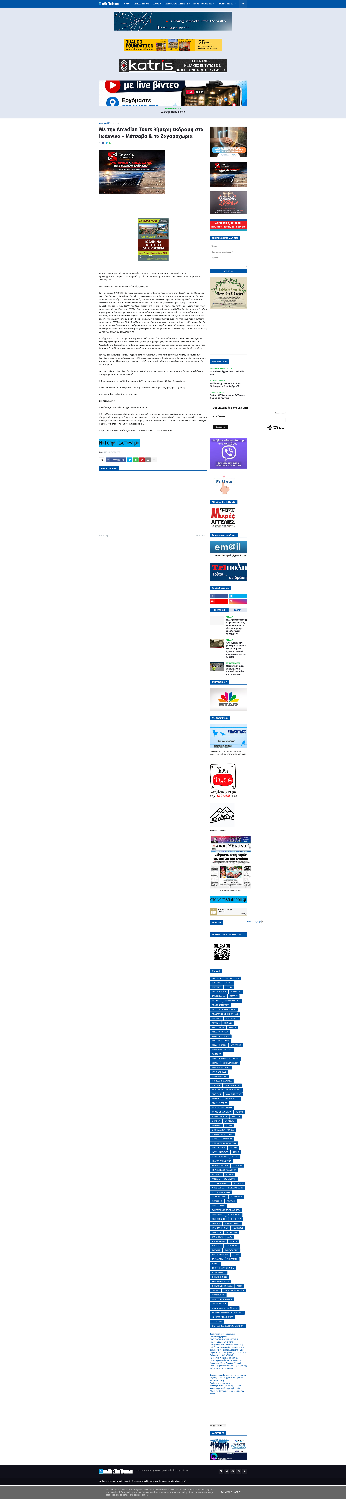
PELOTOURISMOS (219, 992)
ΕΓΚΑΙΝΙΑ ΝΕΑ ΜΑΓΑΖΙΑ (221, 1112)
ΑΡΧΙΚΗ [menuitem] (127, 4)
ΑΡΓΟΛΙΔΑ (228, 1023)
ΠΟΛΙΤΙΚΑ (216, 1223)
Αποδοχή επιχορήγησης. (220, 1383)
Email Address (220, 416)
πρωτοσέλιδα (226, 890)
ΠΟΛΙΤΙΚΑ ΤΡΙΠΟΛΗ (220, 1228)
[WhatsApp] (110, 143)
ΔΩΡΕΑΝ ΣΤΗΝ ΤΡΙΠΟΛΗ (222, 1107)
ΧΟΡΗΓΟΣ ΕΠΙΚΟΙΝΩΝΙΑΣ (222, 1317)
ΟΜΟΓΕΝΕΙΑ (217, 1201)
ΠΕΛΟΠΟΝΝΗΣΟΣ (219, 1219)
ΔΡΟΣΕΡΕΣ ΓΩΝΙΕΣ (219, 1103)
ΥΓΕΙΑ (239, 1286)
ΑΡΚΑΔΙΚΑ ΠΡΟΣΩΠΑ (220, 1041)
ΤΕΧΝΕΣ (236, 1255)
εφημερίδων (237, 890)
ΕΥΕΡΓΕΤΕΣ (227, 1139)
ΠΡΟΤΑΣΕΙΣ (216, 1232)
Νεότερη (104, 535)
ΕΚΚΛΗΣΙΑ (216, 1121)
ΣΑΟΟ (229, 1237)
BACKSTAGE (217, 978)
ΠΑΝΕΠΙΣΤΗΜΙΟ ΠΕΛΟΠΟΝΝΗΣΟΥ (226, 1210)
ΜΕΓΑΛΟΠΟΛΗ (230, 1179)
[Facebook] (103, 143)
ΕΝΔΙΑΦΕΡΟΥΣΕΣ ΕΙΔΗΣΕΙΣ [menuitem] (176, 4)
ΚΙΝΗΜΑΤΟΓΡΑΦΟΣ (220, 1165)
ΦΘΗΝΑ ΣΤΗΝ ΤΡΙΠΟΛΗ (234, 1290)
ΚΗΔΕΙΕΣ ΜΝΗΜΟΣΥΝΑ (221, 1161)
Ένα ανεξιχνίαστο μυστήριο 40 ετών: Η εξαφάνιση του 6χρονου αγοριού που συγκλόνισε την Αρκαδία (236, 650)
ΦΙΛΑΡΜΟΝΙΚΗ (218, 1295)
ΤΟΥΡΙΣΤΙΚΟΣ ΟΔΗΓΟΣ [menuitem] (202, 4)
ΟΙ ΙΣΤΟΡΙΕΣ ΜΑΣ (219, 1197)
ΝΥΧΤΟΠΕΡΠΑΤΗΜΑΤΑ (221, 1192)
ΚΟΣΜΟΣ (229, 1174)
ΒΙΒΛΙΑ (215, 1063)
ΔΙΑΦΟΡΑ (216, 1099)
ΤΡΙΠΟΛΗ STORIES (219, 1277)
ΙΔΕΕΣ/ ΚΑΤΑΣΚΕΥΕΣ (220, 1152)
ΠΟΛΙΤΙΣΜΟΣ (238, 1228)
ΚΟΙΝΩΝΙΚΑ (237, 1165)
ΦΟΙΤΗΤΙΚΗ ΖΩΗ (219, 1304)
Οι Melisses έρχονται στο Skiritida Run (227, 373)
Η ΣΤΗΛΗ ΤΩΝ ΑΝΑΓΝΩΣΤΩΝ (224, 1143)
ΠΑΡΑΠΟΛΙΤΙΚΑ (234, 1214)
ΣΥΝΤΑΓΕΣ (216, 1250)
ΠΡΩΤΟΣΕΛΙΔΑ (231, 1232)
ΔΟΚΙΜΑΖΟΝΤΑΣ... (231, 1099)
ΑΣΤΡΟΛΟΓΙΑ (236, 1045)
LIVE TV (229, 987)
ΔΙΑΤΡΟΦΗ (216, 1094)
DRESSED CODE (232, 978)
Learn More (226, 1492)
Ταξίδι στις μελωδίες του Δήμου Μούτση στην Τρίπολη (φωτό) (225, 385)
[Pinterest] (142, 459)
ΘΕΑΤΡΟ (233, 1148)
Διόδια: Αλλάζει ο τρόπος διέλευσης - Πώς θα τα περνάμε (228, 396)
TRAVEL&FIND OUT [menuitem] (225, 4)
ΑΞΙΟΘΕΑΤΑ (216, 1018)
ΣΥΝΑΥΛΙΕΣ (216, 1246)
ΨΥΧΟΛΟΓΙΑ (217, 1321)
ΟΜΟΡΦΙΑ (231, 1201)
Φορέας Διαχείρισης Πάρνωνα (224, 1308)
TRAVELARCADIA (218, 996)
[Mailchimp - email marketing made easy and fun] (276, 430)
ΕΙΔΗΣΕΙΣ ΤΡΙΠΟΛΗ (219, 1116)
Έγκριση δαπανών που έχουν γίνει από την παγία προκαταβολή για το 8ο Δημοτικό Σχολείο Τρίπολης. (228, 1378)
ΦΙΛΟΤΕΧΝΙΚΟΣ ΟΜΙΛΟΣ (222, 1299)
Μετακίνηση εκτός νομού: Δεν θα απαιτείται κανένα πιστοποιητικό (235, 670)
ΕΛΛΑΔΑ (229, 1125)
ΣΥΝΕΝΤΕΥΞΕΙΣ (232, 1246)
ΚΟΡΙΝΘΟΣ (216, 1174)
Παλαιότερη (201, 535)
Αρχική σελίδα (105, 123)
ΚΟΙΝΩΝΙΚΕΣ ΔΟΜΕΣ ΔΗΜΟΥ (224, 1170)
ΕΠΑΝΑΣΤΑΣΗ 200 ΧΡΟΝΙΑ (223, 1130)
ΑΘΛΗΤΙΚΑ (216, 1001)
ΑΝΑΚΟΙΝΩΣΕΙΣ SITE (220, 1005)
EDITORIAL (216, 983)
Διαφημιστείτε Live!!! (173, 112)
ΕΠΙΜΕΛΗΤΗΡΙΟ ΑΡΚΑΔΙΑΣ (222, 1134)
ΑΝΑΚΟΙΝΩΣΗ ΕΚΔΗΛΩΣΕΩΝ (224, 1009)
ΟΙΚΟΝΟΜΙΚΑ (236, 1197)
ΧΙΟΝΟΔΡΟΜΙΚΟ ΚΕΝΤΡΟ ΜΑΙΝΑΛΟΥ (227, 1313)
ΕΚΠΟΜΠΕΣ (216, 1125)
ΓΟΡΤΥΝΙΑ (216, 1085)
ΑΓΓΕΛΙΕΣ (233, 996)
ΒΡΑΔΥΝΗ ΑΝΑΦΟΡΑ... (221, 1067)
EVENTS (228, 983)
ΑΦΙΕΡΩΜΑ (216, 1054)
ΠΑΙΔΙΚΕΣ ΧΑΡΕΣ (218, 1206)
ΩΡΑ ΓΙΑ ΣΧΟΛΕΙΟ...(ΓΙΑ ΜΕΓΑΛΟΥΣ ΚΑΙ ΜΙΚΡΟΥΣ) (227, 1326)
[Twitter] (107, 143)
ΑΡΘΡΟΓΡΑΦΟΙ (218, 1027)
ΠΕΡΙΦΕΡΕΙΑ (236, 1219)
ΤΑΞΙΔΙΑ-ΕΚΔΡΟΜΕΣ (120, 123)
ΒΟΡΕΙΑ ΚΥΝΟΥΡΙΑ (230, 1063)
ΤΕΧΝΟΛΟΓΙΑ (217, 1259)
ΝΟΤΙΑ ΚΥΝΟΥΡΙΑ (235, 1188)
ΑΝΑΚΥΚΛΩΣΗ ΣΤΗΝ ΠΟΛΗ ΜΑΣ (225, 1014)
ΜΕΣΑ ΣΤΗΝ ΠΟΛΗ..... (220, 1183)
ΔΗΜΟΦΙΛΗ (219, 610)
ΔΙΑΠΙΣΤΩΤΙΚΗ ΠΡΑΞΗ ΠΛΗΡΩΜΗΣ (224, 1339)
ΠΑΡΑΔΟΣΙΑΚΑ (218, 1214)
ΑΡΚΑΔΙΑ (232, 1027)
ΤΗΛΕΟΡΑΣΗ (232, 1259)
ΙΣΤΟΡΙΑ (236, 1152)
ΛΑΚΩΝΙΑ (216, 1179)
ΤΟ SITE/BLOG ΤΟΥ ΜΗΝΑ (223, 1268)
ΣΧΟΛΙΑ (237, 610)
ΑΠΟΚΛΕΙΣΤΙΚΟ (232, 1018)
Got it (237, 1492)
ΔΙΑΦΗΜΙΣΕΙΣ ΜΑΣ (233, 1094)
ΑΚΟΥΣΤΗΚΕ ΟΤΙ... (232, 1001)
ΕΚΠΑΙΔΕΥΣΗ (230, 1121)
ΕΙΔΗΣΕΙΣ (239, 1112)
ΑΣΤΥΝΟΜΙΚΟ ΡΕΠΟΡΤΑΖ (222, 1050)
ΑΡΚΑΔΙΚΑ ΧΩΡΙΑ (219, 1045)
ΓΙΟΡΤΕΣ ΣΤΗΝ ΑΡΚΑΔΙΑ (222, 1081)
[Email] (148, 459)
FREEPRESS (216, 987)
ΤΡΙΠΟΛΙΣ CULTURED (220, 1281)
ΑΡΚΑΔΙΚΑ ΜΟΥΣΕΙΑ (220, 1032)
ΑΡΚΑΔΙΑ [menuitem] (157, 4)
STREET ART (236, 992)
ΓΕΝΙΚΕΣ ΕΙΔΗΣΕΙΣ (219, 1076)
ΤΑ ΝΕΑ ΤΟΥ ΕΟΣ (231, 1250)
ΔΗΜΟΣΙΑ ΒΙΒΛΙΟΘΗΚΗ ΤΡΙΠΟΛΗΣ (226, 1090)
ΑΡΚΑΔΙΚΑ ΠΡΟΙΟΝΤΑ (220, 1036)
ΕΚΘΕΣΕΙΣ (236, 1116)
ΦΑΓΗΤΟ (215, 1290)
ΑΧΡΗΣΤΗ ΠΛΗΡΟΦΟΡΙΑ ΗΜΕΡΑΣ (225, 1058)
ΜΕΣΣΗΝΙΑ (238, 1183)
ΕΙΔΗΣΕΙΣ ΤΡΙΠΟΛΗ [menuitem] (142, 4)
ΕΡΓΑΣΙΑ (215, 1139)
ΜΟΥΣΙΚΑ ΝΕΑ (218, 1188)
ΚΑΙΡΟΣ (235, 1157)
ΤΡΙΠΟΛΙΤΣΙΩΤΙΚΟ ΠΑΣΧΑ (222, 1286)
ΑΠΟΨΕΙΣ (215, 1023)
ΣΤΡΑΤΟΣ (233, 1241)
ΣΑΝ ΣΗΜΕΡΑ (217, 1237)
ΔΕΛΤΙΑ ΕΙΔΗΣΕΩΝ (232, 1085)
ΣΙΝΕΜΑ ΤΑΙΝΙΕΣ (218, 1241)
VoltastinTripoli (115, 1481)
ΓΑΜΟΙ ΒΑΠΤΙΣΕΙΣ (219, 1072)
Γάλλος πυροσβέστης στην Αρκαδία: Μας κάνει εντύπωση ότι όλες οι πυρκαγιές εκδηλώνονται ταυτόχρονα (236, 626)
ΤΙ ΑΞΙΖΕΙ (215, 1263)
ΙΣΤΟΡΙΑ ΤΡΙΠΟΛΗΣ (220, 1157)
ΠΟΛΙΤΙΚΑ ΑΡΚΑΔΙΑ (232, 1223)
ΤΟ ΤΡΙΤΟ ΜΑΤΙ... (218, 1272)
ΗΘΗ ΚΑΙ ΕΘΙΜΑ (218, 1148)
